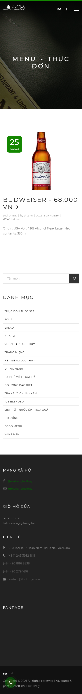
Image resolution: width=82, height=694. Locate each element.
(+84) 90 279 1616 (15, 571)
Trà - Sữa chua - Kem (21, 393)
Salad (9, 327)
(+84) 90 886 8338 (16, 563)
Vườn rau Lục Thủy (20, 344)
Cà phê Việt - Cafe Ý (20, 376)
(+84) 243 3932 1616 (21, 555)
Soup (9, 319)
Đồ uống (11, 417)
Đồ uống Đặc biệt (18, 385)
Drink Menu (14, 368)
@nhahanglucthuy (20, 481)
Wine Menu (13, 434)
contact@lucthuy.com (24, 579)
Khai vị (10, 335)
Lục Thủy (33, 686)
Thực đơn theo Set (19, 311)
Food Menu (13, 426)
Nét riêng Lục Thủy (20, 360)
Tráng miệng (14, 352)
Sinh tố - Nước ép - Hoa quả (26, 409)
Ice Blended (14, 401)
